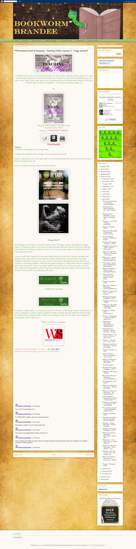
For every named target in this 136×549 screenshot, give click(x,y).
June (104, 194)
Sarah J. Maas (108, 114)
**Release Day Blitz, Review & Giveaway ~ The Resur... (109, 253)
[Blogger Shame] (110, 501)
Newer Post (18, 455)
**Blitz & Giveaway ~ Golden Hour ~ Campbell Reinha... (109, 270)
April (104, 199)
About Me (25, 41)
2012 (103, 479)
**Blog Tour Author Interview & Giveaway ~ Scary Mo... (109, 435)
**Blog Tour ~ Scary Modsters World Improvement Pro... (109, 259)
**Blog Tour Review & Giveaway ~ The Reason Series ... (109, 392)
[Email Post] (48, 349)
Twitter (44, 322)
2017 (103, 169)
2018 (103, 166)
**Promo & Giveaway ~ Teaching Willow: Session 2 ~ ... (109, 317)
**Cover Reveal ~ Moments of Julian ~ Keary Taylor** (109, 398)
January (105, 473)
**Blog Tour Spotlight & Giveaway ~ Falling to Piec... (109, 232)
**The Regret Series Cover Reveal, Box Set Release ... (109, 264)
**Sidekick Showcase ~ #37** (109, 372)
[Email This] (51, 349)
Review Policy (80, 41)
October (105, 184)
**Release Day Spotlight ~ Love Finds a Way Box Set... (108, 216)
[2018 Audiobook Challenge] (110, 498)
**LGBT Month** (108, 365)
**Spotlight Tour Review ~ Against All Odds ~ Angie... (109, 330)
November (106, 181)
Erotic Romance (23, 352)
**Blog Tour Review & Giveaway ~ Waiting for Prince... (109, 387)
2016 (103, 171)
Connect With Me (93, 41)
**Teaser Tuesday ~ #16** (108, 227)
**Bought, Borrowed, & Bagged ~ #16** (109, 242)
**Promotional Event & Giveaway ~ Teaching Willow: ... (109, 202)
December (106, 179)
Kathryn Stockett (109, 106)
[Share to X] (55, 349)
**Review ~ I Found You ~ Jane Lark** (109, 340)
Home (16, 41)
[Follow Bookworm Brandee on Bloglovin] (107, 61)
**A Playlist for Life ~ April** (109, 382)
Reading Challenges (50, 41)
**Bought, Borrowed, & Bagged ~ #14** (109, 429)
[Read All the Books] (110, 504)
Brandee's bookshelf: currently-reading (110, 98)
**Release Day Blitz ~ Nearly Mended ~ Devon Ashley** (109, 419)
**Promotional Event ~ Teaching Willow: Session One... (109, 409)
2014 (103, 176)
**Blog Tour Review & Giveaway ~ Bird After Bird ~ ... (109, 361)
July (104, 191)
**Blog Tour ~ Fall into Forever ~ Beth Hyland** (109, 441)
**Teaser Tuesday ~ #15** (108, 282)
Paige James (36, 352)
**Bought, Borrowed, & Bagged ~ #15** (109, 368)
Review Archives (36, 41)
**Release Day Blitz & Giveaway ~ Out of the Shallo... (109, 345)
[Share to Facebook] (57, 349)
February (105, 471)
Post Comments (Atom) (57, 459)
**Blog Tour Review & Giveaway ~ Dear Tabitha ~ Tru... (109, 447)
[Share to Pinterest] (58, 349)
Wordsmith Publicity (58, 130)
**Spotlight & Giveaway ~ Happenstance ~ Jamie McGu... (108, 324)
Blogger (103, 545)
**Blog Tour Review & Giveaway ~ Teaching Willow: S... (109, 287)
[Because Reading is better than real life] (110, 523)
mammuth (91, 545)
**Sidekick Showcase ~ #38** (109, 301)
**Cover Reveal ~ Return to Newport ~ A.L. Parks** (109, 355)
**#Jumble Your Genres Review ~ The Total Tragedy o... (109, 209)
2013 (103, 477)
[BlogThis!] (53, 349)
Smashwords (53, 144)
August (105, 189)
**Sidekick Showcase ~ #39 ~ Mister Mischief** (109, 247)
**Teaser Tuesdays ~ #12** (109, 464)
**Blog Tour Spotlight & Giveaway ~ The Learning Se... (109, 403)
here (22, 80)
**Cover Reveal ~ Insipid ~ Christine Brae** (109, 238)
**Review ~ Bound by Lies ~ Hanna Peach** (109, 292)
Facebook (52, 322)
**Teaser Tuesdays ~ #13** (109, 414)
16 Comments (41, 349)
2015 (103, 174)
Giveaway (29, 352)
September (106, 186)
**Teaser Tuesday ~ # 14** (109, 350)
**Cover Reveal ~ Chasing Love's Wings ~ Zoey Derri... (108, 276)
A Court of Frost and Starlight (107, 111)
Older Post (89, 455)
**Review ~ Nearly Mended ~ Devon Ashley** (109, 424)
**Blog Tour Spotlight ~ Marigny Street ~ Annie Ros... (109, 306)
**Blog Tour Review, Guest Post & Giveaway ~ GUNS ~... (109, 459)
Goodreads (61, 322)
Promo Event (44, 352)
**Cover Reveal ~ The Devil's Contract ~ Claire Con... (109, 336)
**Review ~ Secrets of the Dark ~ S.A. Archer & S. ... (109, 452)
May (104, 196)
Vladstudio (40, 545)
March (104, 468)
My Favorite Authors (66, 41)
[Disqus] (54, 378)
